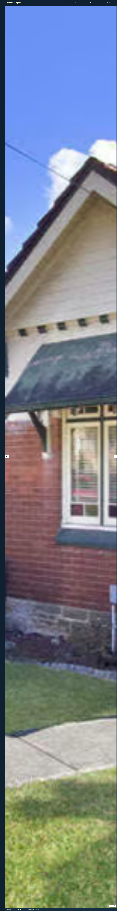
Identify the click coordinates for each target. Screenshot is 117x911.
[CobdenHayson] (14, 3)
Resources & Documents (34, 909)
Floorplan (19, 909)
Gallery (9, 909)
